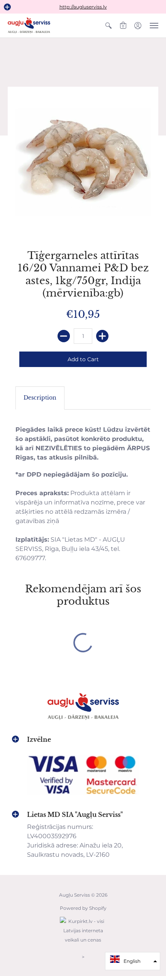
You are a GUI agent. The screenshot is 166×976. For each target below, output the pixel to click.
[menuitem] (108, 26)
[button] (7, 6)
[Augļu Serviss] (29, 26)
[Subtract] (64, 336)
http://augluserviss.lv (83, 7)
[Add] (102, 336)
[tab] (39, 398)
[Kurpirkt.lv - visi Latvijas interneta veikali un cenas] (83, 944)
